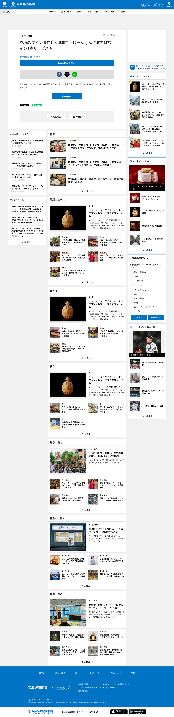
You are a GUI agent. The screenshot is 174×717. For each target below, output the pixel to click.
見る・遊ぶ (66, 11)
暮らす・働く (93, 11)
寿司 (136, 302)
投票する (138, 317)
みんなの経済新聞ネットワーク (40, 712)
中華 (136, 276)
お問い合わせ (110, 688)
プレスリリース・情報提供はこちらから (119, 684)
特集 (123, 11)
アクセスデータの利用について (89, 688)
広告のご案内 (83, 691)
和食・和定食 (140, 272)
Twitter (149, 5)
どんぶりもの (140, 298)
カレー (137, 294)
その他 (137, 311)
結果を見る (155, 317)
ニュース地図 (26, 35)
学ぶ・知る (110, 11)
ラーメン (138, 285)
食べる (52, 11)
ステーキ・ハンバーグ (144, 307)
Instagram (155, 5)
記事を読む (67, 96)
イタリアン (139, 281)
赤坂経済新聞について (86, 684)
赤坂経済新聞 (23, 4)
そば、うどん (140, 289)
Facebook (143, 5)
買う (79, 11)
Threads (160, 5)
